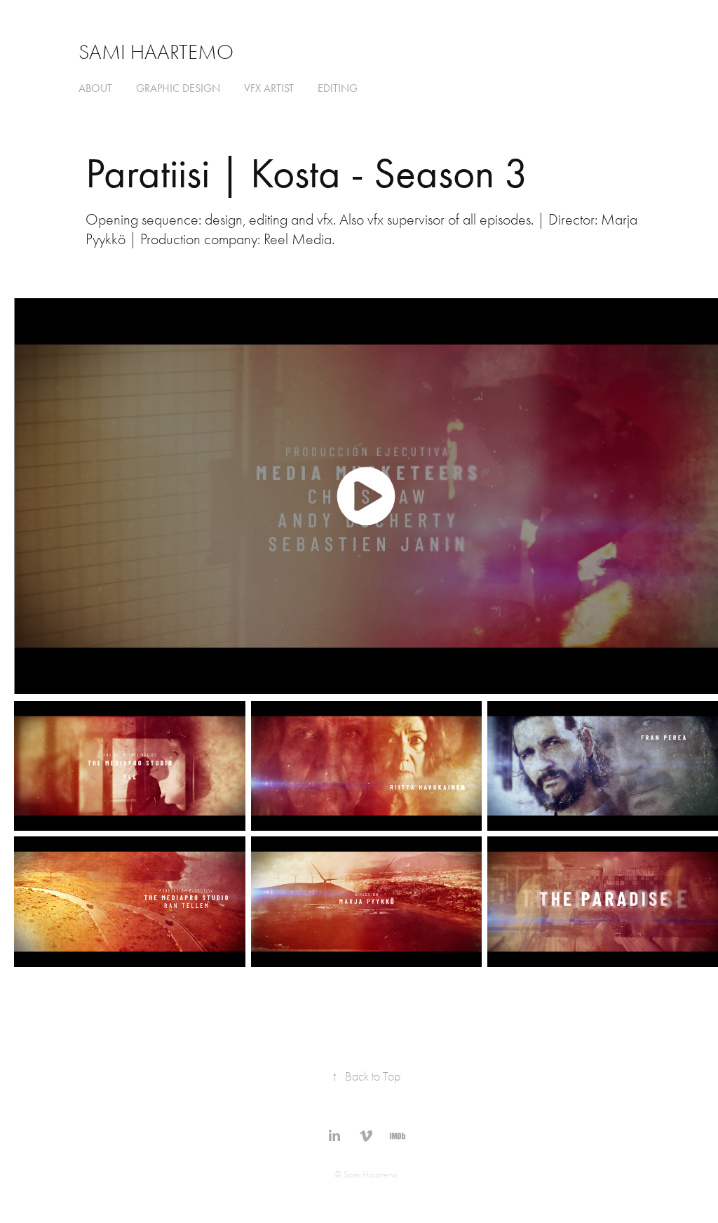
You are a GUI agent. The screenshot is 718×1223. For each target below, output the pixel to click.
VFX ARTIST (269, 88)
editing (338, 88)
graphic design (178, 88)
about (95, 88)
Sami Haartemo (156, 52)
